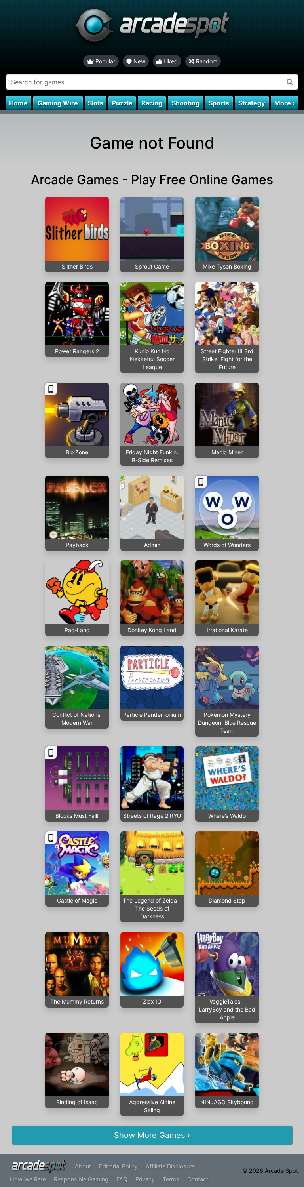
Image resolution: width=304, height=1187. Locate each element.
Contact (197, 1179)
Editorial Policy (118, 1166)
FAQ (121, 1179)
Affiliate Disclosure (170, 1166)
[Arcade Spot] (152, 27)
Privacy (145, 1179)
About (83, 1166)
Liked (170, 61)
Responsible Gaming (81, 1179)
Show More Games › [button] (152, 1135)
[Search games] (290, 82)
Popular (104, 61)
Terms (171, 1179)
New (138, 61)
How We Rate (28, 1179)
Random (205, 61)
